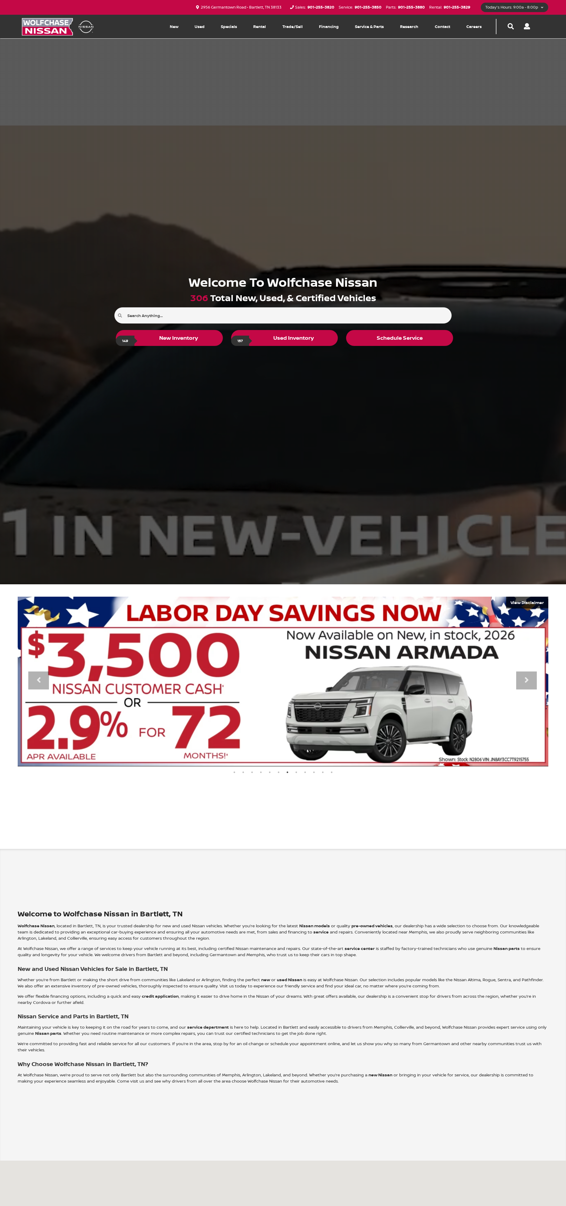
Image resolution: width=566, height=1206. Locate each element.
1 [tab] (234, 772)
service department (208, 1027)
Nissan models (314, 925)
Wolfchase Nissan (36, 925)
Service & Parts (369, 26)
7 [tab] (287, 772)
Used (200, 26)
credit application (160, 996)
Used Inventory (275, 338)
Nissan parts (506, 948)
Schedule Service (400, 337)
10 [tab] (314, 772)
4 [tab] (261, 772)
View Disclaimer (527, 602)
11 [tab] (323, 772)
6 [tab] (279, 772)
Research (409, 26)
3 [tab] (252, 772)
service (321, 932)
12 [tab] (332, 772)
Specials (229, 26)
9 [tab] (305, 772)
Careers (474, 26)
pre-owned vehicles (372, 925)
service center (360, 948)
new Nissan (380, 1075)
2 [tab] (243, 772)
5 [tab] (270, 772)
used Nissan (289, 979)
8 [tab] (296, 772)
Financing (329, 26)
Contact (442, 26)
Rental (259, 26)
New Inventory (160, 338)
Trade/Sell (292, 26)
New (174, 26)
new (265, 979)
